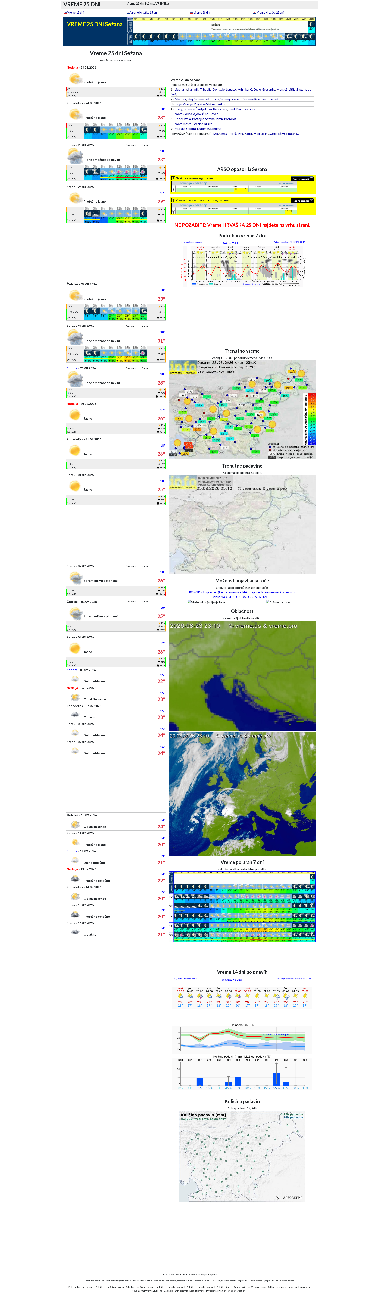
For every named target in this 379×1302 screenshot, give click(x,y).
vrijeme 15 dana (231, 1287)
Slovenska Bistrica (206, 99)
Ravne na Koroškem (255, 99)
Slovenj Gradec (230, 99)
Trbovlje (205, 89)
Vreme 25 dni (202, 12)
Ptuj (190, 99)
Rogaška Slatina (204, 104)
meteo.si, (217, 1280)
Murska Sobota (185, 128)
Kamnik (193, 89)
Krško (208, 124)
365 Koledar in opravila (176, 1290)
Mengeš (281, 89)
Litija (292, 89)
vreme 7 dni (124, 1287)
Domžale (219, 89)
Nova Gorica (183, 114)
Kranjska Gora (245, 109)
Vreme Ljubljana (153, 1290)
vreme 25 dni (109, 1287)
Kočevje (255, 89)
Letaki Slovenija (198, 1290)
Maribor (180, 99)
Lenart (274, 99)
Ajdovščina (200, 114)
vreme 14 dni (155, 1287)
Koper (179, 119)
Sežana (210, 119)
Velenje (188, 104)
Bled (231, 109)
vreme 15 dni (94, 1287)
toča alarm (138, 1290)
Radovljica (220, 109)
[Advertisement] (116, 251)
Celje (178, 104)
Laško (221, 104)
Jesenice (189, 109)
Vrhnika (243, 89)
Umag (223, 133)
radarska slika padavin (299, 1287)
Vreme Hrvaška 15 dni (143, 12)
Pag (240, 133)
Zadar (248, 133)
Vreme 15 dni (75, 12)
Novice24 (266, 1287)
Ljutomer (203, 128)
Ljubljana (181, 89)
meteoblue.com (287, 1280)
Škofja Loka (204, 109)
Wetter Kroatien (236, 1290)
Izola (187, 119)
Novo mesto (183, 124)
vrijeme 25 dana (250, 1287)
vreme (81, 1287)
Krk (215, 133)
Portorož (230, 119)
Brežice (198, 124)
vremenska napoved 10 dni (177, 1287)
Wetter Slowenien (216, 1290)
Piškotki (72, 1287)
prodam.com (279, 1287)
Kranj (178, 109)
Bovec (213, 114)
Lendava (215, 128)
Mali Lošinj (260, 133)
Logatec (231, 89)
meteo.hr (260, 1280)
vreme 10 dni (139, 1287)
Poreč (233, 133)
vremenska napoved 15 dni (207, 1287)
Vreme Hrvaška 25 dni (270, 12)
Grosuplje (268, 89)
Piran (219, 119)
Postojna (198, 119)
